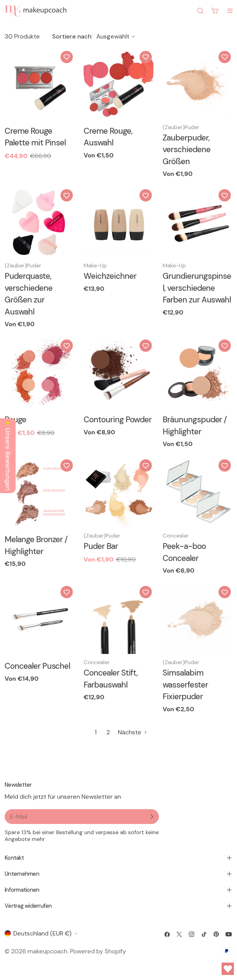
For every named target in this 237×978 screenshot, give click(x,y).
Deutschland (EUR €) (42, 933)
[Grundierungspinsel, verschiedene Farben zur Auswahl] (197, 222)
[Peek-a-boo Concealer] (197, 492)
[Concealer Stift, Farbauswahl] (118, 619)
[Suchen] (200, 11)
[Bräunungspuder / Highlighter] (197, 373)
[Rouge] (39, 373)
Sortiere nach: (72, 36)
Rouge (15, 419)
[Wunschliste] (66, 57)
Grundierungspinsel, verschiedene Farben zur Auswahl (197, 288)
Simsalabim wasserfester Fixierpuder (185, 685)
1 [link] (96, 732)
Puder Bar (101, 546)
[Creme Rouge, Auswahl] (118, 84)
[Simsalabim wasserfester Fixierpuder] (197, 619)
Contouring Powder (118, 419)
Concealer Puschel (37, 666)
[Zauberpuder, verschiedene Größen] (197, 84)
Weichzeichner (110, 276)
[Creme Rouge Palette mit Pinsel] (39, 84)
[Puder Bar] (118, 492)
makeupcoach (47, 951)
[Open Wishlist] (228, 969)
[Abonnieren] (151, 816)
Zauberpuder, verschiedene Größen (186, 149)
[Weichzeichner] (118, 222)
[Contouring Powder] (118, 373)
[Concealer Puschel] (39, 619)
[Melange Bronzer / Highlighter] (39, 492)
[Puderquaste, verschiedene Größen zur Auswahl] (39, 222)
